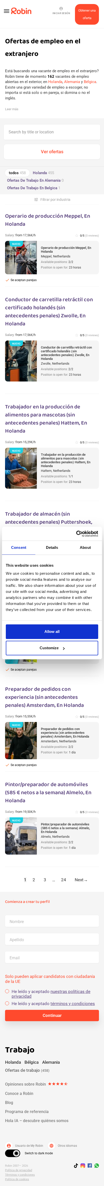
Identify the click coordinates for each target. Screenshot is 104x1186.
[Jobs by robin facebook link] (90, 1165)
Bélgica (90, 82)
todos (17, 173)
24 (63, 879)
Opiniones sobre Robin (36, 1084)
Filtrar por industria (52, 200)
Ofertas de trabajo (27, 1070)
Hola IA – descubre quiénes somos (36, 1120)
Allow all (52, 631)
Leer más (11, 109)
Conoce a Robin (19, 1093)
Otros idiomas (63, 1145)
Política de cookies (17, 1179)
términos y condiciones (72, 1003)
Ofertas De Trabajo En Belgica (33, 188)
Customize (49, 648)
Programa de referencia (27, 1111)
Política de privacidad (18, 1170)
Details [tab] (52, 547)
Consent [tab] (18, 547)
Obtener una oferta (87, 14)
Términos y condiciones (20, 1174)
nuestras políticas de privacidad (51, 994)
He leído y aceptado (51, 994)
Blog (9, 1102)
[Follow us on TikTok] (77, 1166)
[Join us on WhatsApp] (95, 1166)
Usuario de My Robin (25, 1145)
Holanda (55, 82)
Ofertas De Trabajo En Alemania (35, 180)
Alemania (72, 82)
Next (81, 879)
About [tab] (85, 547)
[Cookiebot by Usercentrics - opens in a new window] (76, 533)
